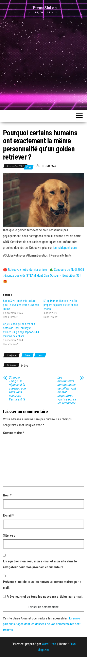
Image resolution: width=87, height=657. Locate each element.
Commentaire (13, 433)
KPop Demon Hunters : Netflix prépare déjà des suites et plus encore (61, 305)
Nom (7, 495)
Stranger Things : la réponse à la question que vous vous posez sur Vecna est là (17, 388)
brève (27, 355)
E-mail (8, 515)
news (40, 355)
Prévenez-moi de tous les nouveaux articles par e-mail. (44, 597)
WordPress (49, 644)
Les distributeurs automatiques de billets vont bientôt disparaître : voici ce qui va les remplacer (66, 390)
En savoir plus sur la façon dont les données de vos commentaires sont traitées (42, 624)
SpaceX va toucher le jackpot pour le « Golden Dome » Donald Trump (21, 305)
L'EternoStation (43, 7)
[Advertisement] (43, 64)
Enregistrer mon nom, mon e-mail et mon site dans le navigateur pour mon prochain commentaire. (40, 564)
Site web (9, 535)
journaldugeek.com (65, 248)
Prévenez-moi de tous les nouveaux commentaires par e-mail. (43, 585)
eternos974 (48, 166)
